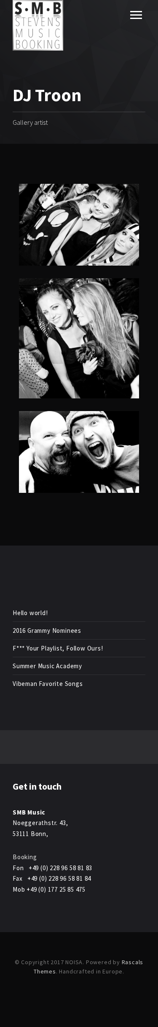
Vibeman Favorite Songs (48, 684)
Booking (25, 857)
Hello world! (30, 613)
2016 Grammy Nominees (47, 630)
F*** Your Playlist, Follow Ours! (58, 648)
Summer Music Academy (47, 666)
